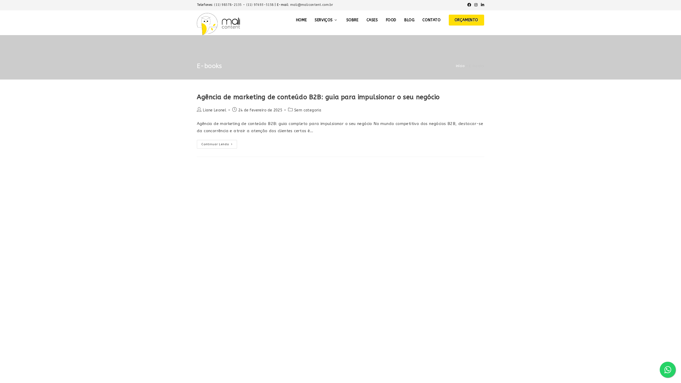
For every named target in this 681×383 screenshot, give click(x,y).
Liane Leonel (214, 110)
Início (460, 66)
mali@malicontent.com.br (311, 5)
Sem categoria (307, 110)
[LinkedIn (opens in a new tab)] (481, 5)
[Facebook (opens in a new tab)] (469, 5)
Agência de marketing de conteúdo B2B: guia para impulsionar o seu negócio (318, 97)
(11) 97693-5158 (260, 5)
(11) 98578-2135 (228, 5)
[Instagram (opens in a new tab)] (476, 5)
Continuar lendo (219, 143)
